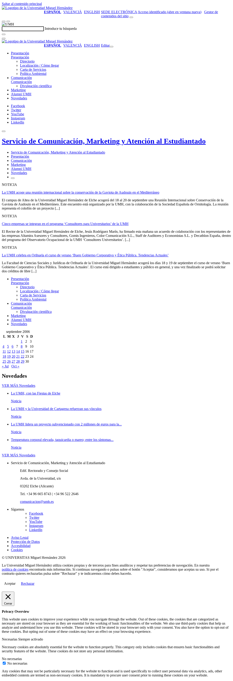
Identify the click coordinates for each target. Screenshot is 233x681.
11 (4, 351)
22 (22, 356)
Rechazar (27, 583)
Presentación (20, 53)
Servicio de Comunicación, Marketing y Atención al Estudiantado (104, 141)
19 (9, 356)
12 (9, 351)
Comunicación (21, 78)
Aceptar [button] (9, 583)
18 (4, 356)
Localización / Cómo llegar (39, 65)
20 (13, 356)
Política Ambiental (33, 74)
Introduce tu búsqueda (61, 28)
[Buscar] (3, 34)
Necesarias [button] (10, 639)
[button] (20, 57)
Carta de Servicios (33, 69)
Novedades (19, 98)
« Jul (5, 366)
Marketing (18, 90)
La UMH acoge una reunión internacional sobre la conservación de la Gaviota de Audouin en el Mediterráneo (80, 192)
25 (4, 361)
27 (13, 361)
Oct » (15, 366)
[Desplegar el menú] (8, 21)
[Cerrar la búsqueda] (3, 38)
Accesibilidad (20, 546)
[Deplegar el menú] (13, 178)
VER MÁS (18, 385)
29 (22, 361)
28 (18, 361)
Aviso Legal (19, 537)
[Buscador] (131, 17)
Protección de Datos (25, 542)
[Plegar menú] (111, 46)
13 (13, 351)
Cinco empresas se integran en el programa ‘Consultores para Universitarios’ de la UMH (65, 224)
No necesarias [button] (12, 659)
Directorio (27, 61)
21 (18, 356)
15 (22, 351)
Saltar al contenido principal (22, 4)
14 (18, 351)
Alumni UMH (21, 94)
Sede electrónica (119, 12)
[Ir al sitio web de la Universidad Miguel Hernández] (37, 8)
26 (9, 361)
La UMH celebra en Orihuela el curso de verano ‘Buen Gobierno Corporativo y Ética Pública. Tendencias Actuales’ (85, 255)
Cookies (17, 550)
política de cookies (15, 569)
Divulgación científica (36, 86)
